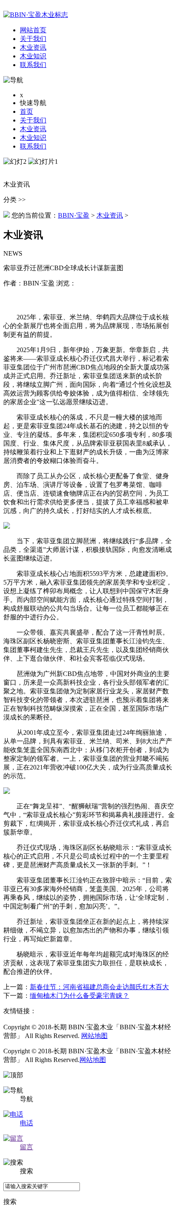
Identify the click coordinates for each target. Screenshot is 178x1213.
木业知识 (33, 137)
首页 (26, 111)
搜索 (10, 1201)
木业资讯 (33, 128)
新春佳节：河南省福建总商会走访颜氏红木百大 (99, 986)
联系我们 (33, 146)
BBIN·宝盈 (73, 215)
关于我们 (33, 120)
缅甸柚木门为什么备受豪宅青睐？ (79, 995)
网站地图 (94, 1035)
